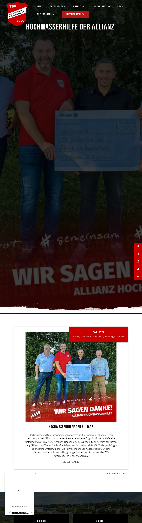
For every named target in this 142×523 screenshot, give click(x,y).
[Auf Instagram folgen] (138, 254)
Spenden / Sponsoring (91, 336)
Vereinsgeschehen (114, 336)
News (76, 336)
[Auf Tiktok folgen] (138, 269)
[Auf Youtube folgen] (138, 276)
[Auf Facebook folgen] (138, 246)
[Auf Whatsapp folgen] (138, 261)
